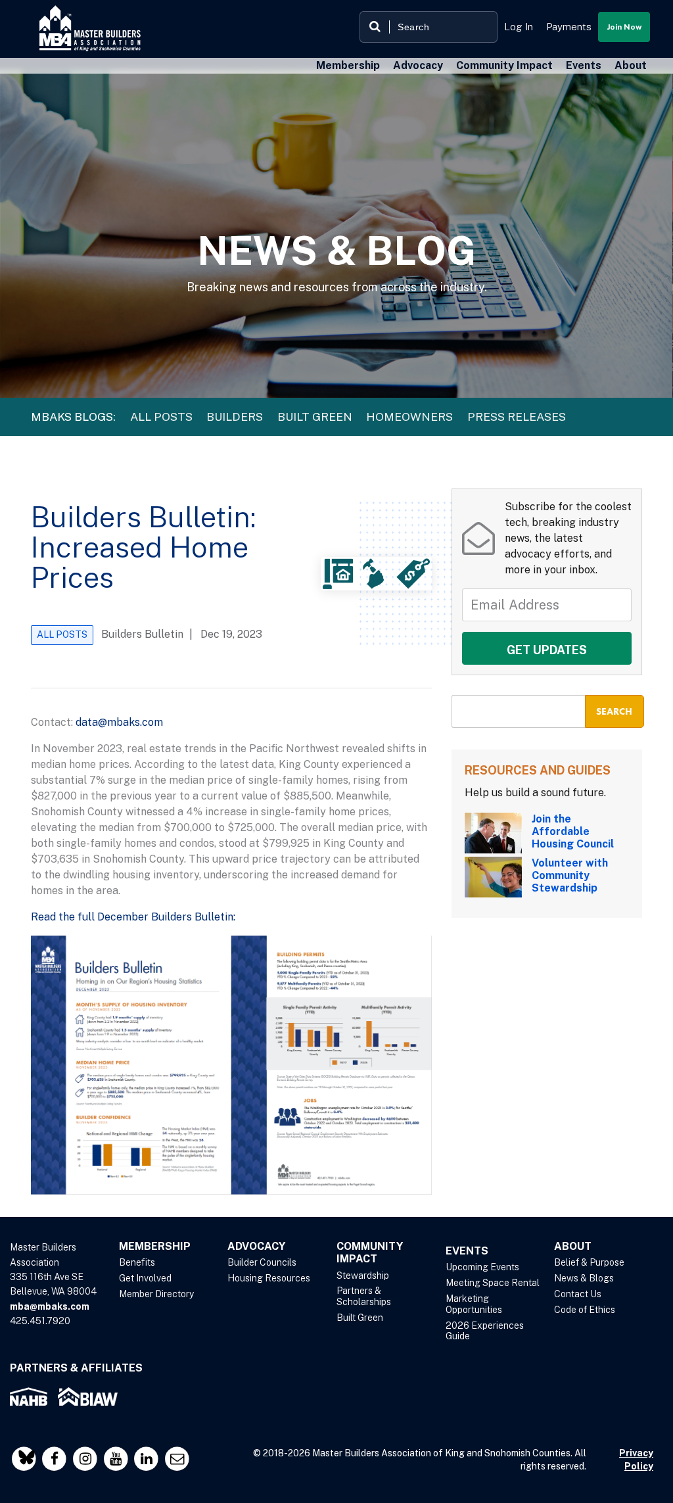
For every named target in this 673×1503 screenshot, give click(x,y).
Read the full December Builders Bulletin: (133, 917)
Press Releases (516, 416)
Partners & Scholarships (363, 1296)
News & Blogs (584, 1278)
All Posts (161, 416)
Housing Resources (268, 1278)
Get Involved (145, 1278)
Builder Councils (261, 1262)
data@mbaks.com (119, 722)
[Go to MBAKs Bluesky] (25, 1458)
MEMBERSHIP (155, 1246)
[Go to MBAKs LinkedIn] (148, 1458)
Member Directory (156, 1294)
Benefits (137, 1262)
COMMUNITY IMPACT (369, 1252)
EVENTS (467, 1251)
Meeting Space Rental (493, 1282)
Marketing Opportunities (474, 1304)
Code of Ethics (584, 1309)
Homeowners (409, 416)
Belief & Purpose (589, 1262)
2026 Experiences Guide (485, 1331)
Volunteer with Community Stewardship (570, 875)
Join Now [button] (624, 27)
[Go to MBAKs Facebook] (56, 1458)
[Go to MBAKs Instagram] (86, 1458)
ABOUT (573, 1246)
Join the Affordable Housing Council (573, 831)
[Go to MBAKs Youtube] (117, 1458)
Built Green (314, 416)
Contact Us (577, 1294)
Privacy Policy (636, 1459)
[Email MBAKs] (177, 1458)
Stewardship (362, 1275)
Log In (518, 26)
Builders (234, 416)
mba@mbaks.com (49, 1306)
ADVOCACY (256, 1246)
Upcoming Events (482, 1267)
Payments (569, 26)
